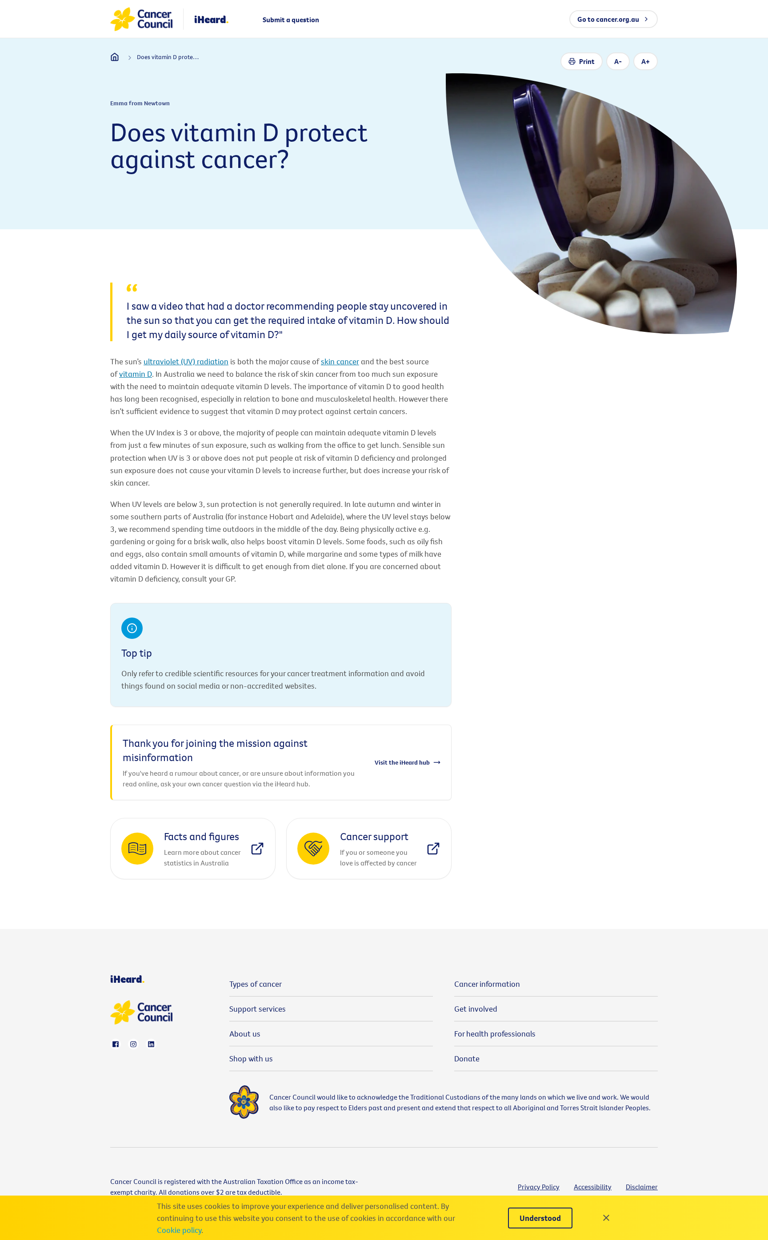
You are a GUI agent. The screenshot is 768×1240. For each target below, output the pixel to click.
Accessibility (593, 1186)
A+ (645, 61)
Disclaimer (642, 1186)
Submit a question (291, 19)
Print (587, 61)
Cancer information (487, 984)
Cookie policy (179, 1230)
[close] (606, 1217)
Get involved (475, 1009)
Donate (467, 1058)
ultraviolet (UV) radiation (186, 361)
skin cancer (340, 361)
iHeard (211, 19)
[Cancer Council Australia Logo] (141, 19)
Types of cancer (255, 984)
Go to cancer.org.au (608, 19)
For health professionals (495, 1034)
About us (244, 1034)
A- (618, 61)
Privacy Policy (539, 1186)
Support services (257, 1009)
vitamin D (135, 374)
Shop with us (251, 1058)
